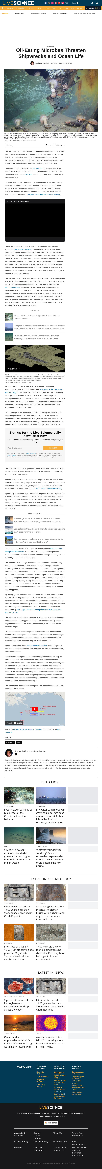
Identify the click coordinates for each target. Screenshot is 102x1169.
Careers (18, 1148)
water (19, 742)
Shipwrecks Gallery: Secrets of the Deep (43, 194)
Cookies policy (41, 1142)
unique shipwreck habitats (37, 646)
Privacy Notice (11, 455)
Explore (80, 8)
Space (60, 8)
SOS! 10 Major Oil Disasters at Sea (47, 489)
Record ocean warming (38, 13)
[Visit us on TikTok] (62, 3)
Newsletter (61, 145)
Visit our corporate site (55, 1116)
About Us (57, 1133)
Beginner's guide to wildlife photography (78, 1078)
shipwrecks (37, 168)
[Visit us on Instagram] (52, 3)
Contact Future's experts (38, 1135)
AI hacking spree (19, 13)
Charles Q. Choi (43, 63)
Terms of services (31, 453)
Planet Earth (50, 8)
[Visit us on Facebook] (45, 3)
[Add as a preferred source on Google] (51, 1123)
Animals (10, 8)
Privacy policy (21, 1142)
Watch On (10, 723)
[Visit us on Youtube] (56, 3)
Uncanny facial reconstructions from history (59, 1096)
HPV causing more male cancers (84, 13)
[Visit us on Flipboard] (59, 3)
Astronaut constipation (60, 13)
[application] (35, 220)
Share (10, 145)
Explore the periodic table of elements (59, 1089)
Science (39, 8)
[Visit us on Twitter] (49, 3)
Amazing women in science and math (60, 1082)
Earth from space (42, 1077)
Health (30, 8)
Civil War (28, 174)
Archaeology (20, 8)
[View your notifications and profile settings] (92, 3)
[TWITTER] (16, 754)
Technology (70, 8)
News (70, 63)
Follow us (50, 145)
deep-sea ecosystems (22, 249)
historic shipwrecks (12, 287)
